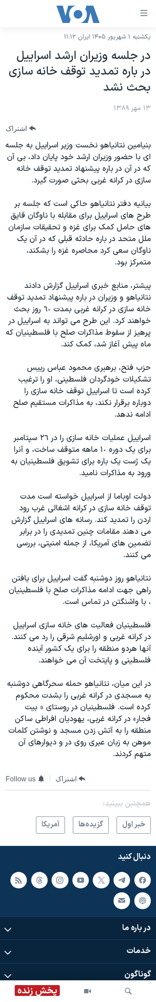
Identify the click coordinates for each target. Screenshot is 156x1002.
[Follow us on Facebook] (142, 879)
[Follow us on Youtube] (80, 879)
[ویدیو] (88, 991)
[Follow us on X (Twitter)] (101, 879)
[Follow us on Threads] (39, 879)
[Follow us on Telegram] (122, 879)
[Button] (21, 128)
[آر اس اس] (18, 879)
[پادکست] (142, 900)
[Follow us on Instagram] (60, 879)
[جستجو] (128, 991)
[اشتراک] (122, 900)
